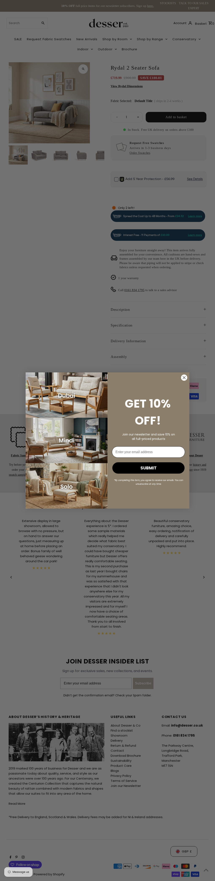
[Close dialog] (184, 377)
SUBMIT (148, 468)
